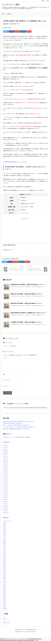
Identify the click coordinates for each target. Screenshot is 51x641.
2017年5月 (5, 499)
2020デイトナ (38, 634)
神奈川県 (5, 582)
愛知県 (4, 567)
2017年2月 (5, 505)
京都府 (4, 524)
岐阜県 (4, 554)
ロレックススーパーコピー (15, 634)
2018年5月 (5, 480)
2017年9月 (5, 492)
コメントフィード (6, 620)
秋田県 (4, 590)
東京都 (4, 571)
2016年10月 (5, 512)
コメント (5, 357)
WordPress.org (6, 622)
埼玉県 (4, 535)
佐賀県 (4, 526)
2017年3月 (5, 503)
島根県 (4, 560)
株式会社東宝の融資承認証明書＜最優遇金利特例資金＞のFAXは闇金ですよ (18, 421)
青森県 (4, 599)
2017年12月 (5, 486)
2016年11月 (5, 510)
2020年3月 (5, 454)
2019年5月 (5, 467)
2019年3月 (5, 471)
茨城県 (4, 593)
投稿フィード (6, 619)
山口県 (4, 549)
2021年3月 (5, 447)
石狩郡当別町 (13, 244)
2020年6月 (5, 452)
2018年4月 (5, 482)
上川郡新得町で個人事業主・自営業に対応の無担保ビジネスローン (26, 322)
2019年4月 (5, 469)
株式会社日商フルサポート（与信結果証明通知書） (13, 437)
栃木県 (4, 573)
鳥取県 (4, 606)
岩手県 (4, 558)
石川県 (4, 580)
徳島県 (4, 563)
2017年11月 (5, 488)
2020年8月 (5, 451)
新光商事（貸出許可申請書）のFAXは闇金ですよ (13, 423)
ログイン (5, 617)
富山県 (4, 547)
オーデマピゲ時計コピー (31, 634)
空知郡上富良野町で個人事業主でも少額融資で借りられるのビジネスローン (29, 312)
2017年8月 (5, 494)
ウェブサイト (6, 386)
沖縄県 (4, 575)
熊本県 (4, 578)
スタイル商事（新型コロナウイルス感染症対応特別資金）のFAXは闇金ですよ (19, 427)
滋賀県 (4, 577)
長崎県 (4, 595)
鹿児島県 (5, 608)
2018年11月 (5, 475)
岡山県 (4, 556)
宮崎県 (4, 545)
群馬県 (4, 592)
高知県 (4, 605)
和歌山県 (5, 534)
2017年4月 (5, 501)
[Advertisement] (25, 229)
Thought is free (32, 631)
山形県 (4, 550)
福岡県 (4, 586)
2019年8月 (5, 465)
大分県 (4, 537)
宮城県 (4, 543)
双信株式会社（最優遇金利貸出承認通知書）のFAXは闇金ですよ (16, 428)
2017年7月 (5, 495)
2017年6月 (5, 497)
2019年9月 (5, 464)
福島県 (4, 588)
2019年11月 (5, 460)
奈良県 (4, 541)
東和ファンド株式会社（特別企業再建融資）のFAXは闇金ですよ (16, 425)
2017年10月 (5, 490)
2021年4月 (5, 445)
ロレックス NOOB (23, 634)
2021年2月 (5, 449)
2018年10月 (5, 477)
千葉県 (4, 532)
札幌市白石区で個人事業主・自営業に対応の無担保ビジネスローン (26, 294)
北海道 (6, 244)
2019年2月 (5, 473)
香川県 (4, 603)
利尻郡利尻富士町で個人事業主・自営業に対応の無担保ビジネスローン (28, 284)
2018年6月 (5, 479)
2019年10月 (5, 462)
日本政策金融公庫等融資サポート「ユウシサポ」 (15, 161)
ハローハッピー (24, 213)
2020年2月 (5, 456)
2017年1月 (5, 507)
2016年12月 (5, 508)
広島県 (4, 562)
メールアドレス (6, 380)
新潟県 (4, 569)
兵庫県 (4, 528)
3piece (11, 249)
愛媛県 (4, 565)
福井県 (4, 584)
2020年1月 (5, 458)
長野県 (4, 597)
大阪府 (4, 539)
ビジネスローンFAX (7, 520)
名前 (4, 374)
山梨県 (4, 552)
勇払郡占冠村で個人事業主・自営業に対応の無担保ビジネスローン (26, 303)
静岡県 (4, 601)
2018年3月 (5, 484)
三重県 (4, 522)
